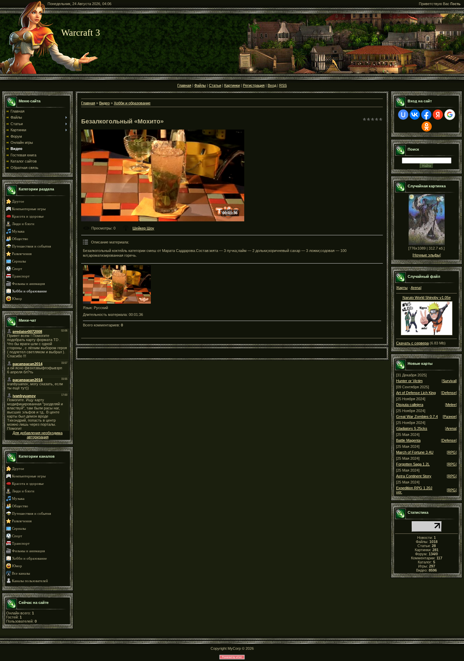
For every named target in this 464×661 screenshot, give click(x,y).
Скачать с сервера (412, 343)
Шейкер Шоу (143, 228)
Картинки (232, 85)
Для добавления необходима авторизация (38, 435)
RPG (452, 452)
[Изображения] (117, 284)
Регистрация (254, 85)
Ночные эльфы (426, 255)
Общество (20, 239)
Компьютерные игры (29, 209)
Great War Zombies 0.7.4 (417, 416)
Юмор (17, 299)
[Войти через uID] (403, 114)
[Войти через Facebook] (426, 114)
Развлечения (22, 254)
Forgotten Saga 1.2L (413, 464)
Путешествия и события (31, 246)
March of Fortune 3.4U (414, 452)
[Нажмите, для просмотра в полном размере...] (426, 334)
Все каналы (21, 573)
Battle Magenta (408, 440)
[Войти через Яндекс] (438, 114)
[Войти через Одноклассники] (427, 126)
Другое (18, 201)
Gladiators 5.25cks (411, 428)
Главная (184, 85)
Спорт (17, 269)
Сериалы (19, 261)
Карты (402, 288)
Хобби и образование (29, 291)
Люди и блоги (23, 224)
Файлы (200, 85)
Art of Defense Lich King (416, 393)
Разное (450, 416)
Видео (104, 103)
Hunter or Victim (409, 381)
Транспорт (21, 276)
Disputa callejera (409, 405)
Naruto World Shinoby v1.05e (427, 297)
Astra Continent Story (413, 476)
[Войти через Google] (449, 114)
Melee (451, 405)
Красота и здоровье (28, 216)
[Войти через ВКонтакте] (415, 114)
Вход (272, 85)
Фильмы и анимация (28, 284)
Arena (416, 288)
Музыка (18, 231)
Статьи (215, 85)
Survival (449, 381)
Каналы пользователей (30, 581)
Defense (449, 393)
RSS (283, 85)
